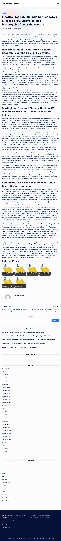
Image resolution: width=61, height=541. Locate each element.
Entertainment (6, 482)
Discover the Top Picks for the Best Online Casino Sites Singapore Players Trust (24, 343)
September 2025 (7, 402)
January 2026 (6, 390)
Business (4, 479)
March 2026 (5, 384)
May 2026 (4, 378)
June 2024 (5, 449)
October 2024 (6, 436)
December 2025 (6, 393)
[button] (16, 299)
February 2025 (6, 424)
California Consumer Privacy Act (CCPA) (13, 515)
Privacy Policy (6, 525)
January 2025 (6, 427)
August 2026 (5, 369)
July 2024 (4, 446)
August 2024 (5, 442)
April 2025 (5, 418)
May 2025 (4, 415)
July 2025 (4, 409)
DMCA (3, 522)
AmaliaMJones (18, 296)
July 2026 (4, 372)
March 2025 (5, 421)
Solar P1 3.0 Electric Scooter (19, 205)
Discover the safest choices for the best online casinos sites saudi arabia (23, 332)
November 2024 (6, 433)
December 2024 (6, 430)
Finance (4, 488)
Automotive (5, 464)
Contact (4, 517)
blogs (3, 473)
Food (3, 491)
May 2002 (4, 452)
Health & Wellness (7, 498)
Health (4, 494)
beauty (4, 467)
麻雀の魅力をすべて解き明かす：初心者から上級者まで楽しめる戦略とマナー (21, 347)
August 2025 (5, 405)
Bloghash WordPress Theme (46, 538)
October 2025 (6, 399)
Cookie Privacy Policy (8, 520)
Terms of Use (6, 527)
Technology (5, 501)
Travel (3, 504)
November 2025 (6, 396)
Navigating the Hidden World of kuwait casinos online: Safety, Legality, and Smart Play (26, 336)
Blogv (3, 476)
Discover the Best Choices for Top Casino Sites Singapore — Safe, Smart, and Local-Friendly (28, 339)
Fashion (4, 485)
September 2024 (7, 439)
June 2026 (5, 375)
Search (30, 316)
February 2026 (6, 387)
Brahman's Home (10, 3)
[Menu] (58, 3)
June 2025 (5, 412)
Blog (4, 13)
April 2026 (4, 381)
